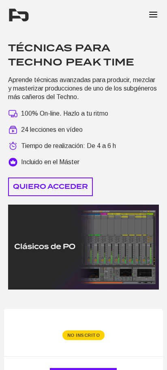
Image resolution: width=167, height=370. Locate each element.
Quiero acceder (50, 186)
